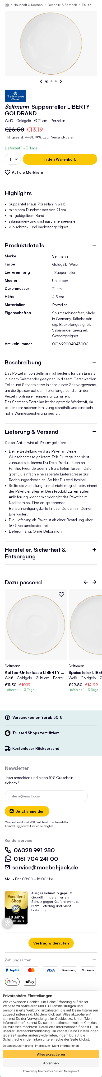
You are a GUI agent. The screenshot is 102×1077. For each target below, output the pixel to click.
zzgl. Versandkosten (58, 137)
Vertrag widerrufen (51, 943)
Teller (86, 5)
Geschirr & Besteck (62, 5)
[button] (41, 81)
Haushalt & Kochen (28, 5)
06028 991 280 (34, 850)
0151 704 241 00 (36, 858)
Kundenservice (18, 840)
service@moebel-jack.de (45, 867)
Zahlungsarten (18, 960)
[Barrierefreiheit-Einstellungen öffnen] (7, 923)
